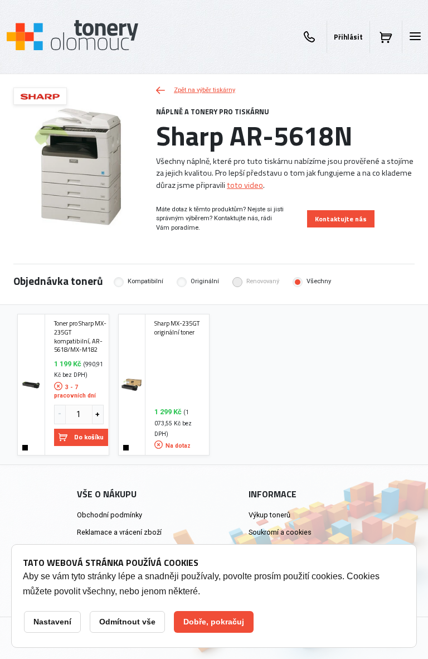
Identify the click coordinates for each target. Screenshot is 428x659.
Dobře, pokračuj (213, 621)
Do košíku (89, 437)
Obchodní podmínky (109, 515)
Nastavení (52, 621)
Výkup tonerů (269, 515)
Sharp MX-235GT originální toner (177, 327)
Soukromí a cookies (280, 532)
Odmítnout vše (127, 621)
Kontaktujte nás (341, 219)
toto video (245, 185)
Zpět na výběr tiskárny (204, 90)
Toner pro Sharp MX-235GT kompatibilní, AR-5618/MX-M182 (80, 336)
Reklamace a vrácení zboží (119, 532)
